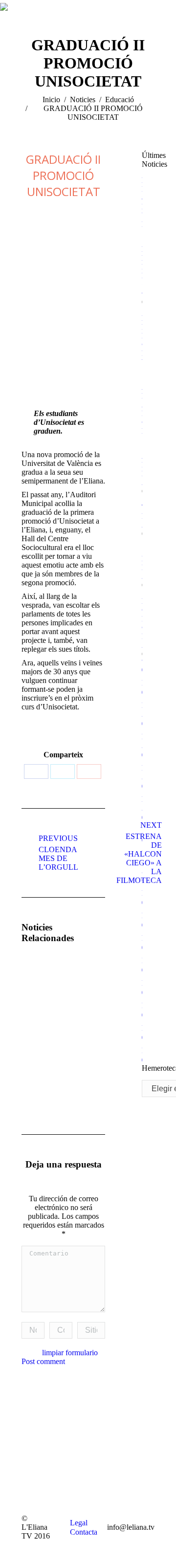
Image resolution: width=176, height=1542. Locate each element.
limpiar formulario (70, 1352)
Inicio (51, 99)
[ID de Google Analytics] (89, 771)
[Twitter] (62, 771)
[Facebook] (36, 771)
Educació (119, 99)
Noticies (82, 99)
